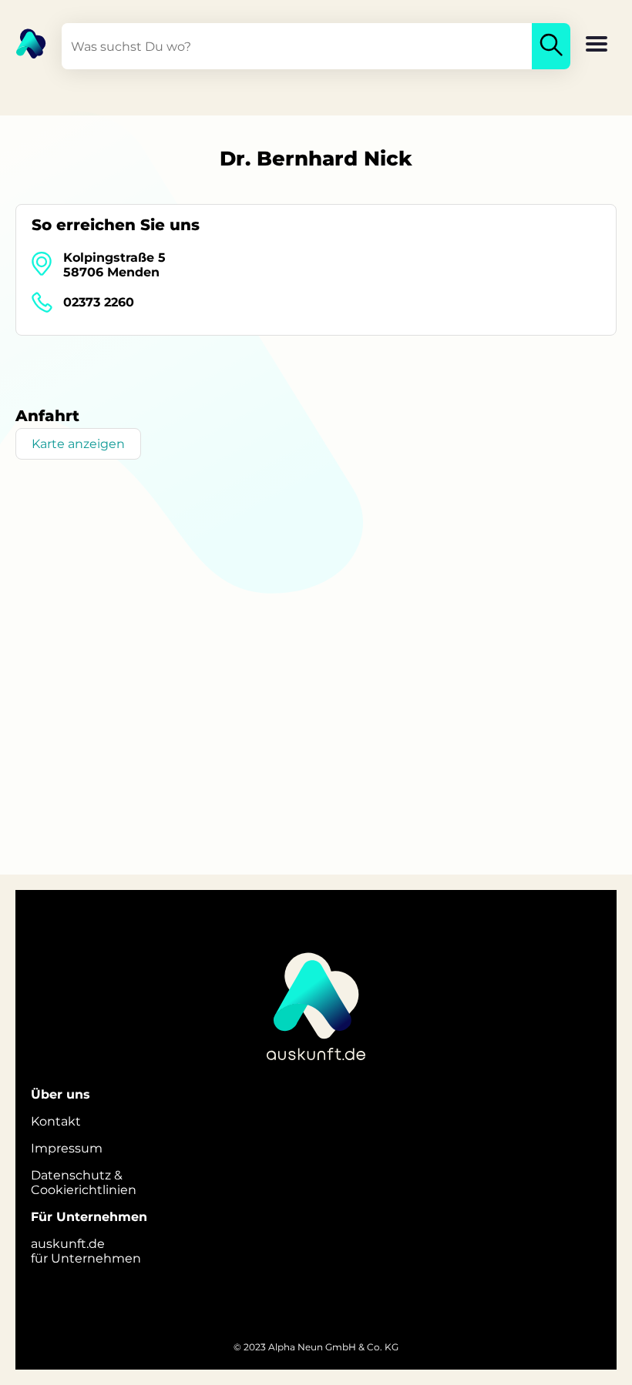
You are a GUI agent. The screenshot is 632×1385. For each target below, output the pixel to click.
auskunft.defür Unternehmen (86, 1251)
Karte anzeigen (78, 444)
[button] (596, 45)
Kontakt (56, 1121)
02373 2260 (98, 302)
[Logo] (23, 42)
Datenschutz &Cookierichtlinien (83, 1182)
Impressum (67, 1148)
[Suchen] (551, 46)
